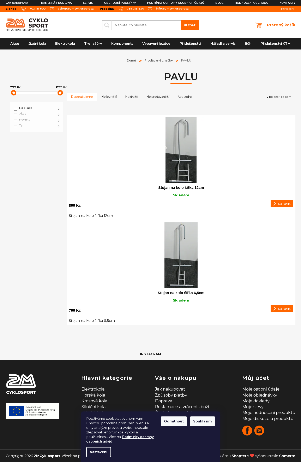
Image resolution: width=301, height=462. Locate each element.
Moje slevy (253, 406)
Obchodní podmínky (120, 2)
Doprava (163, 400)
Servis (88, 2)
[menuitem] (15, 43)
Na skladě (39, 108)
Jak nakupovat (18, 2)
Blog (219, 2)
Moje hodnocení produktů (268, 412)
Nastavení (98, 452)
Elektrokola (93, 389)
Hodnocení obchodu (251, 2)
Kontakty (287, 2)
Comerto (287, 456)
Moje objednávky (259, 395)
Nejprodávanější (157, 97)
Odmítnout (174, 421)
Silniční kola (93, 406)
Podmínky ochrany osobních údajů (175, 2)
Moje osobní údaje (260, 389)
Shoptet (239, 456)
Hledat (189, 25)
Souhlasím (202, 421)
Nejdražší (131, 97)
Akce (39, 113)
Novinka (39, 119)
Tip (39, 125)
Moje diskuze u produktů (268, 418)
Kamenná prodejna (56, 2)
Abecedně (185, 97)
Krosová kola (94, 400)
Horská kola (93, 395)
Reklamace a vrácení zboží (182, 406)
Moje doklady (256, 400)
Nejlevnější (109, 97)
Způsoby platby (171, 395)
